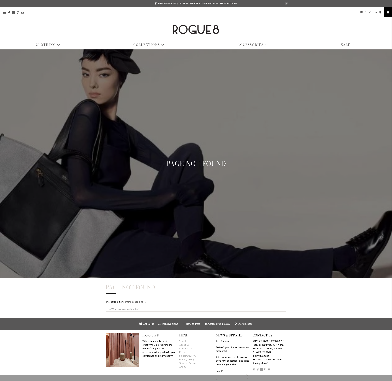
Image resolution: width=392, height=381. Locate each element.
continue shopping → (134, 301)
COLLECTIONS (146, 44)
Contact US (185, 348)
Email (219, 371)
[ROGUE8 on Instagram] (14, 13)
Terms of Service (188, 363)
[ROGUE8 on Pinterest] (19, 13)
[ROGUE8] (196, 29)
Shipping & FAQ (187, 355)
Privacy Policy (186, 359)
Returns (183, 352)
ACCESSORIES (250, 44)
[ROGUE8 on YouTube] (23, 13)
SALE (345, 44)
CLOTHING (46, 44)
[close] (286, 3)
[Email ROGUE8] (5, 13)
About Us (184, 344)
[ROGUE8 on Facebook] (10, 13)
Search (183, 341)
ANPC (182, 366)
